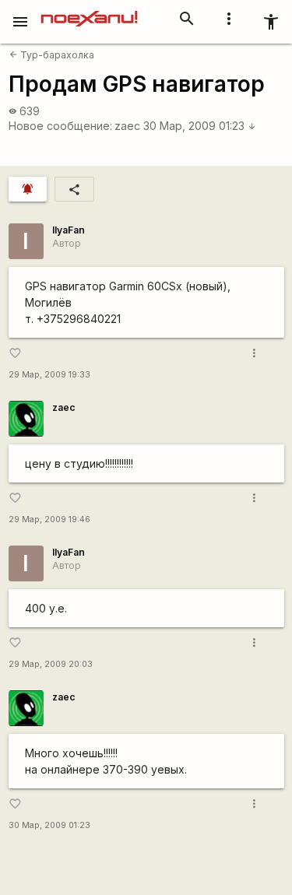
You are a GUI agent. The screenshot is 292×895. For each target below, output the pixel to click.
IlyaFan (68, 230)
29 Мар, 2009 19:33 (49, 375)
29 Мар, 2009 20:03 (51, 664)
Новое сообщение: (60, 125)
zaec (127, 125)
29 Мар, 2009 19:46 (49, 519)
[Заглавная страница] (89, 11)
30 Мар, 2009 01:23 (199, 125)
